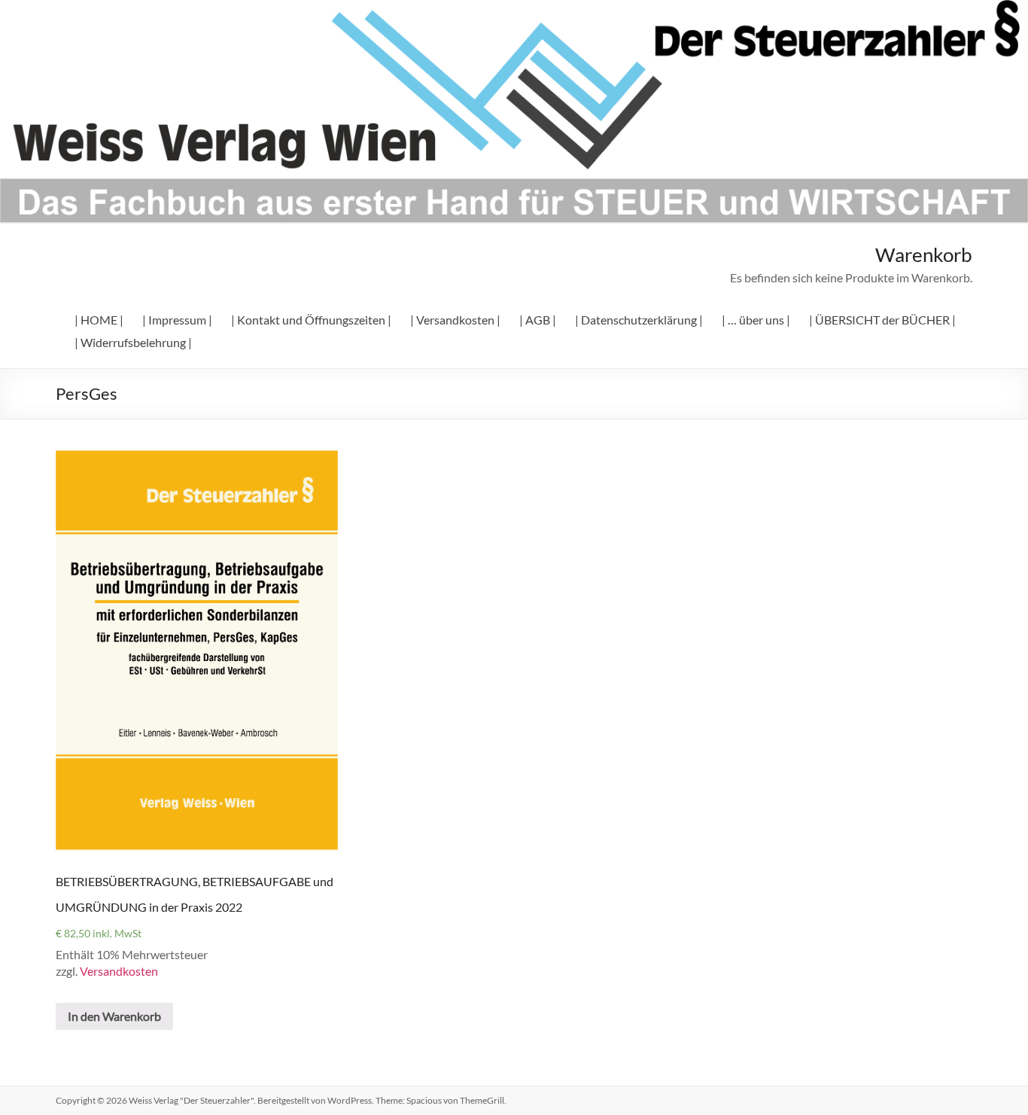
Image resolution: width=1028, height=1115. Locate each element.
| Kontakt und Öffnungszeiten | (311, 319)
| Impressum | (177, 319)
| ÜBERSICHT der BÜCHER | (882, 319)
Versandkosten (119, 971)
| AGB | (537, 319)
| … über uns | (756, 319)
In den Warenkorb (114, 1016)
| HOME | (99, 319)
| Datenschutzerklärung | (639, 319)
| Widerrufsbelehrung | (133, 342)
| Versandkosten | (455, 319)
